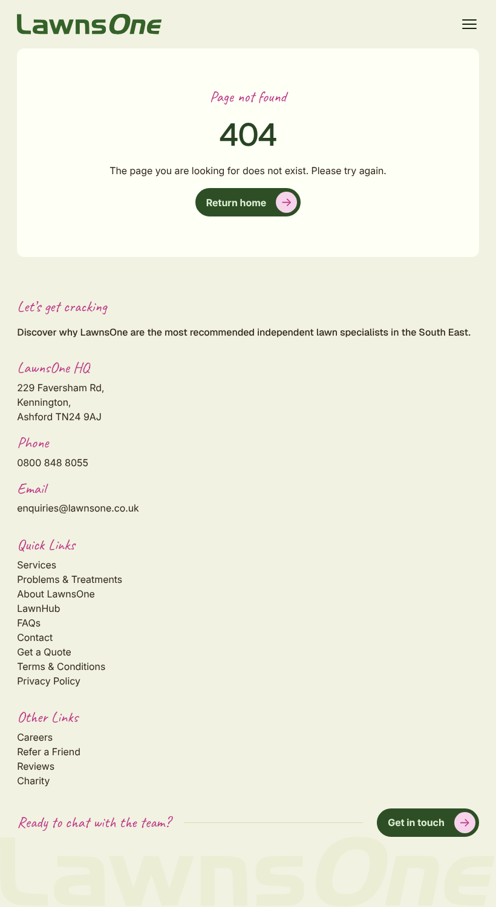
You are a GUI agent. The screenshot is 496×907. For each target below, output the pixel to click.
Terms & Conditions (61, 666)
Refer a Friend (48, 752)
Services (36, 565)
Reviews (35, 766)
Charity (33, 781)
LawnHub (38, 608)
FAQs (29, 623)
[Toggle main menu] (469, 24)
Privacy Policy (48, 681)
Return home (236, 203)
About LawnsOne (56, 594)
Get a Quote (44, 652)
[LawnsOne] (89, 24)
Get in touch (416, 822)
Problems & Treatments (69, 579)
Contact (35, 637)
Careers (35, 737)
